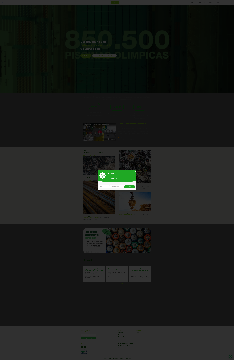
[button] (135, 171)
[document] (117, 180)
